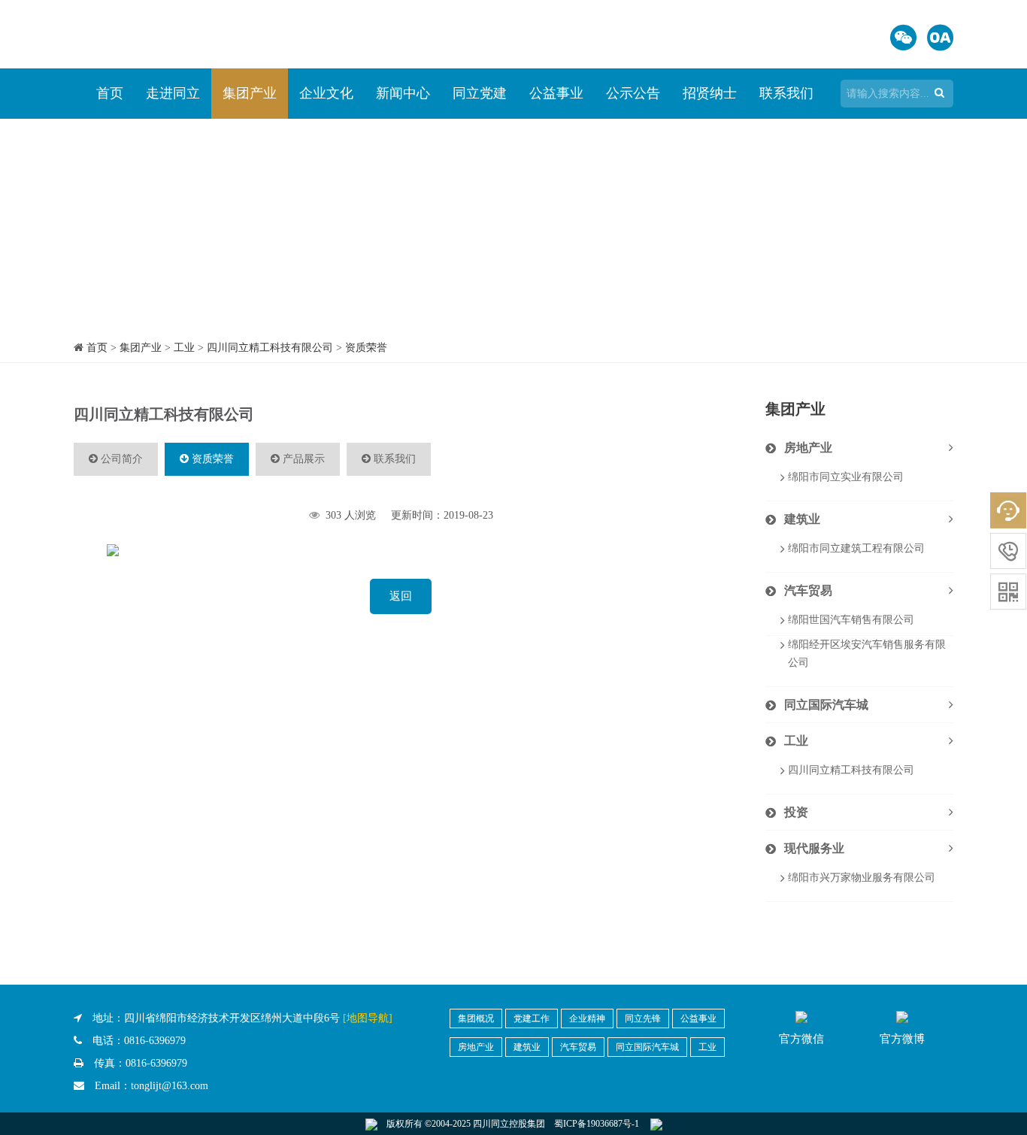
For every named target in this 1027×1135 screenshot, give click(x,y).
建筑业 (802, 519)
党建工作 (532, 1018)
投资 (796, 812)
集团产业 (250, 93)
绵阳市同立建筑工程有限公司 (856, 548)
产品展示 (302, 459)
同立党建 (480, 93)
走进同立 (173, 93)
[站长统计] (656, 1123)
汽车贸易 (808, 590)
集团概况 (476, 1018)
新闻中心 (403, 93)
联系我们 (786, 93)
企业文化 (326, 93)
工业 (184, 347)
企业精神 (587, 1018)
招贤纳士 (710, 93)
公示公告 (633, 93)
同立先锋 (643, 1018)
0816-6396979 (155, 1040)
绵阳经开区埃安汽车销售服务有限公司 (867, 653)
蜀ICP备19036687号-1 (596, 1123)
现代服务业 (814, 848)
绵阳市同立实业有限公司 (846, 477)
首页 (109, 93)
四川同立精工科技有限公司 (270, 347)
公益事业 (556, 93)
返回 (400, 596)
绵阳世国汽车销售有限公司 (851, 619)
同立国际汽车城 (826, 704)
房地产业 (808, 447)
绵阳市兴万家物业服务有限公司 (861, 877)
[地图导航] (367, 1018)
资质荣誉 (366, 347)
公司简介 (120, 459)
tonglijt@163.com (169, 1085)
